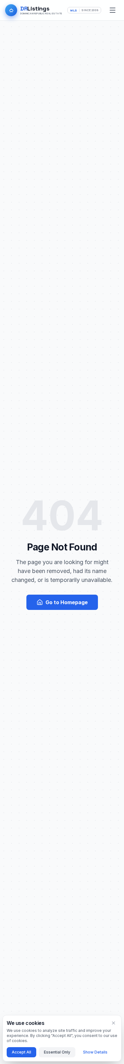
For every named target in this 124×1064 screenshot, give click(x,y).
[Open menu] (112, 10)
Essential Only (57, 1052)
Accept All (21, 1052)
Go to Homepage (66, 602)
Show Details (95, 1052)
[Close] (113, 1023)
